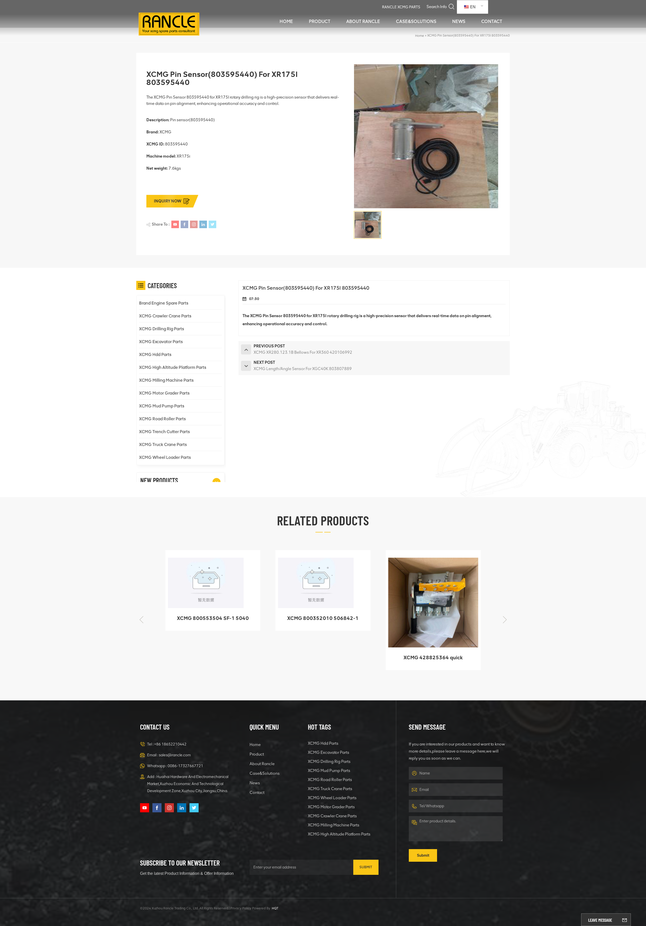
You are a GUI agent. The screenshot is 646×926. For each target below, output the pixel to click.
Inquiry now (167, 201)
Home (286, 21)
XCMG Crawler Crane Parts (165, 315)
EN (472, 7)
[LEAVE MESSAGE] (624, 920)
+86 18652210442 (170, 744)
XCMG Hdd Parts (155, 354)
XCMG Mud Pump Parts (161, 405)
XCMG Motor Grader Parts (164, 393)
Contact (491, 21)
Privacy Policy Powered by (250, 908)
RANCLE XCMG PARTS (401, 7)
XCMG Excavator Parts (161, 341)
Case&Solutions (416, 21)
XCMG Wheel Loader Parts (165, 457)
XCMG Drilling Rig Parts (161, 328)
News (458, 21)
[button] (216, 482)
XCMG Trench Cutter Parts (164, 431)
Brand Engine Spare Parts (163, 303)
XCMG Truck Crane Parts (163, 444)
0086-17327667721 (185, 766)
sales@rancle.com (175, 755)
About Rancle (363, 21)
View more (209, 664)
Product (319, 21)
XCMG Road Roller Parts (162, 418)
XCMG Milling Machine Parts (166, 380)
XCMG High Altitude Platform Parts (172, 367)
